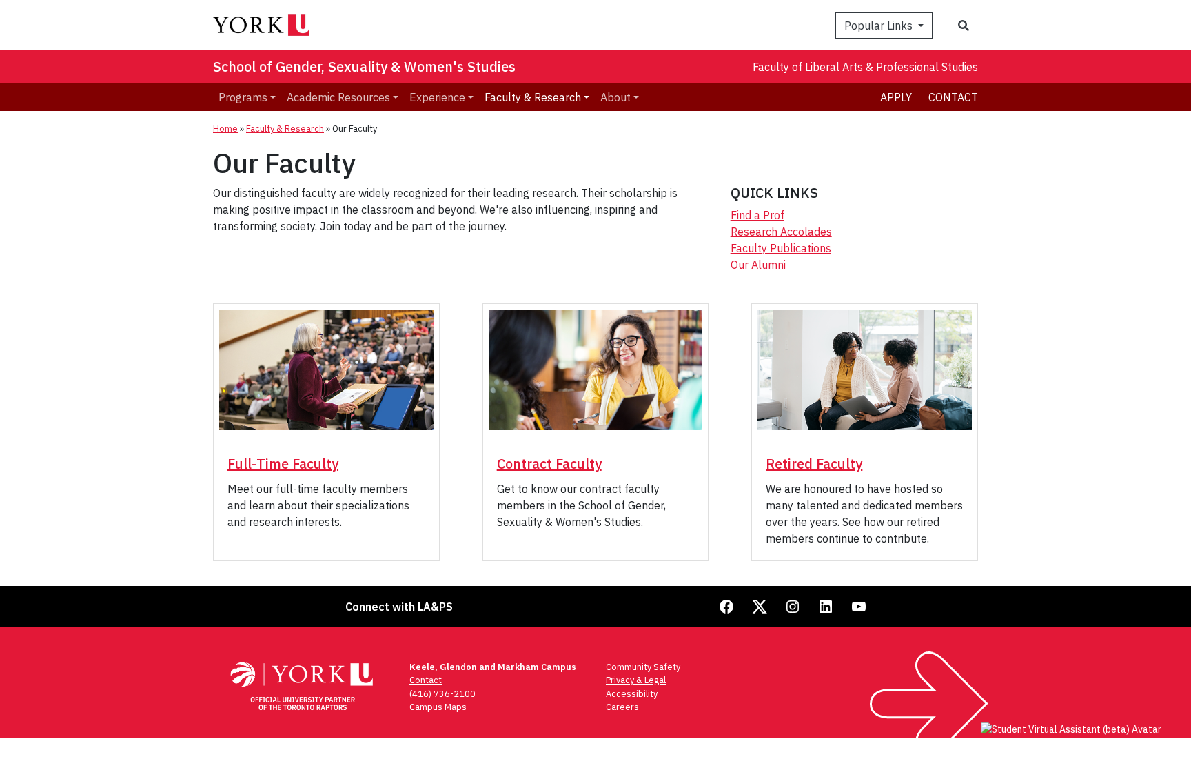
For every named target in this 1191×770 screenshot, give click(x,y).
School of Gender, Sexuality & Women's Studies (364, 66)
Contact (953, 97)
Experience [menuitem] (437, 97)
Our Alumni (758, 265)
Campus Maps (438, 707)
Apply (896, 97)
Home (225, 128)
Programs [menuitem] (242, 97)
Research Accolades (781, 232)
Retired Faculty (814, 463)
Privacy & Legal (636, 680)
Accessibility (632, 694)
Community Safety (643, 667)
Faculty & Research (285, 128)
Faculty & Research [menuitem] (533, 97)
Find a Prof (757, 215)
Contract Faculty (549, 463)
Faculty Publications (781, 248)
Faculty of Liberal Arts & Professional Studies (865, 67)
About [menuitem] (615, 97)
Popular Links (879, 25)
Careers (622, 707)
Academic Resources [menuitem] (338, 97)
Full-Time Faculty (282, 463)
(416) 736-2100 (442, 694)
